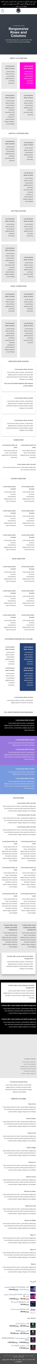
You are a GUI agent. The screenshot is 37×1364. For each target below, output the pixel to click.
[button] (34, 11)
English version (18, 1357)
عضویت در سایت (29, 1355)
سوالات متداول (21, 1355)
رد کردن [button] (12, 6)
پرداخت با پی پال (8, 1355)
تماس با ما (14, 1355)
